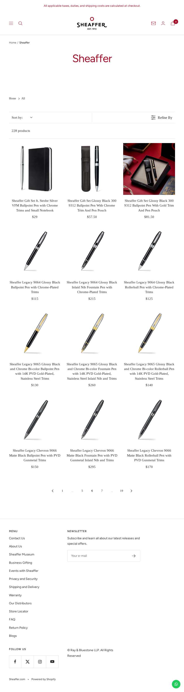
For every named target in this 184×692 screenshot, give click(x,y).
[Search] (20, 23)
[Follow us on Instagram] (40, 661)
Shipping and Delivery (24, 587)
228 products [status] (21, 131)
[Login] (163, 23)
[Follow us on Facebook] (15, 661)
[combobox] (22, 117)
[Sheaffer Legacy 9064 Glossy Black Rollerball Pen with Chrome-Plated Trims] (149, 251)
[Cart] (173, 23)
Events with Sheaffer (23, 571)
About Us (15, 546)
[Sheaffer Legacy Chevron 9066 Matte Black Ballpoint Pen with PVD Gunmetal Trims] (35, 419)
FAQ (12, 619)
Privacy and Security (23, 579)
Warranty (15, 595)
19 (121, 490)
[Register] (134, 555)
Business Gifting (20, 563)
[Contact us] (176, 684)
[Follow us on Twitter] (27, 661)
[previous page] (52, 490)
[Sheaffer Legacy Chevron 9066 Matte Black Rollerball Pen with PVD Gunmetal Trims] (149, 419)
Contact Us (17, 538)
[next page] (131, 490)
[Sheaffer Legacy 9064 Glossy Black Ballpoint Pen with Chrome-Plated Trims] (35, 251)
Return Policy (18, 628)
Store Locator (18, 611)
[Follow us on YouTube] (52, 661)
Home (12, 42)
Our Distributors (20, 603)
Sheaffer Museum (21, 554)
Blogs (13, 636)
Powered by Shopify (43, 679)
